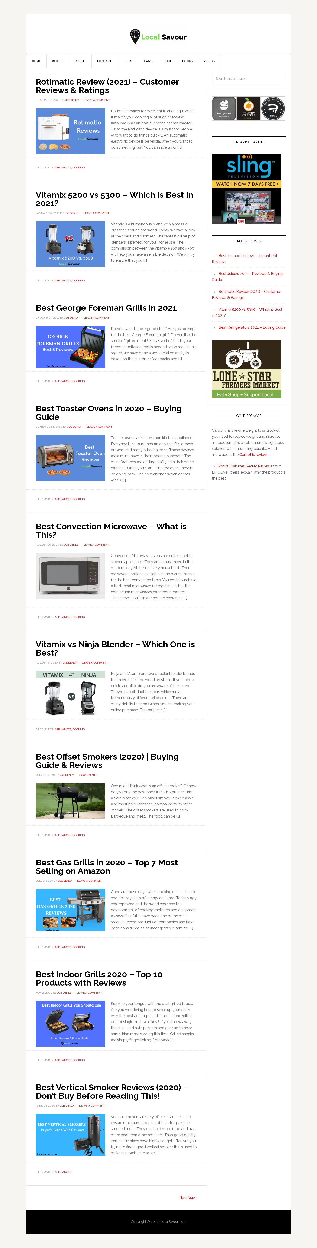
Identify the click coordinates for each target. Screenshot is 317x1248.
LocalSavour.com (173, 1222)
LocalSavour (158, 33)
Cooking (79, 167)
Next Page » (188, 1197)
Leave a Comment (97, 100)
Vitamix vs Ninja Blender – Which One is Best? (115, 648)
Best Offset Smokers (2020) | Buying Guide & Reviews (107, 761)
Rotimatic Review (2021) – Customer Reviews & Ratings (107, 86)
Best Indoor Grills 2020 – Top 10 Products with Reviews (99, 978)
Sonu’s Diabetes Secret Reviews (245, 466)
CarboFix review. (253, 454)
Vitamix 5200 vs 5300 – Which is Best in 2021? (114, 199)
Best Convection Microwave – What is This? (111, 530)
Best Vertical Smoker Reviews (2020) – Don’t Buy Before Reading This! (112, 1091)
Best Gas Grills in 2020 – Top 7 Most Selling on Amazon (107, 867)
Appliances (63, 167)
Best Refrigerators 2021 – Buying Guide (252, 327)
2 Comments (88, 775)
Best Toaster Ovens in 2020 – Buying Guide (109, 413)
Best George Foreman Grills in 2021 (106, 308)
